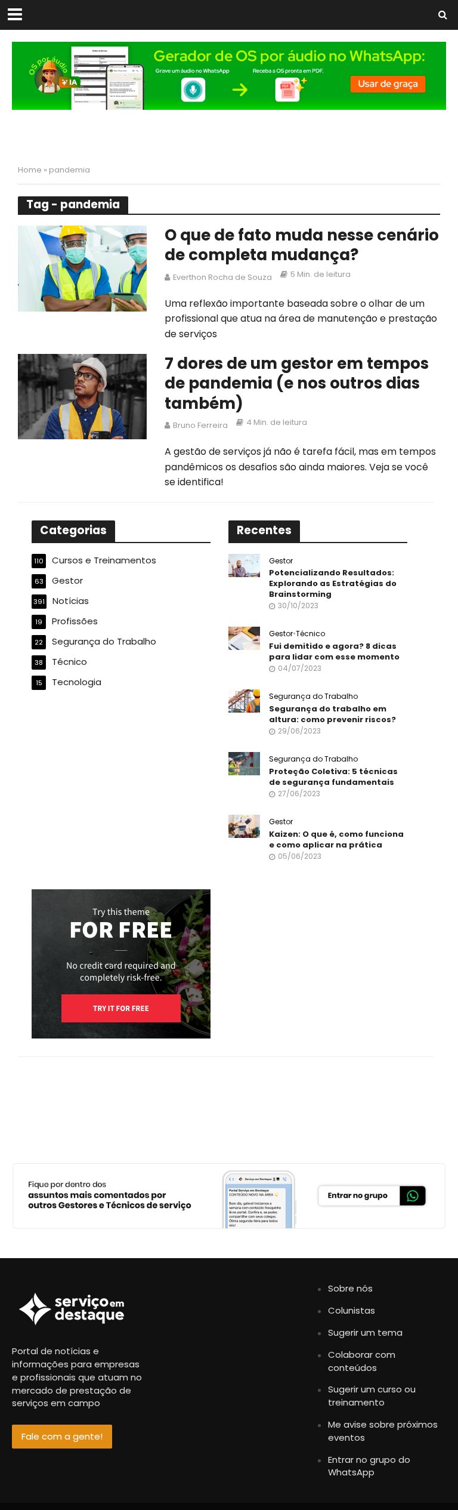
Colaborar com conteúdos (361, 1361)
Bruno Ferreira (200, 425)
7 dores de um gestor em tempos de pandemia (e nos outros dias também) (297, 384)
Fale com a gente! (62, 1436)
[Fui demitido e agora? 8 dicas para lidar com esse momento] (244, 637)
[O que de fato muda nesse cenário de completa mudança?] (82, 268)
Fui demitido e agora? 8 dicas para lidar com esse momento (334, 651)
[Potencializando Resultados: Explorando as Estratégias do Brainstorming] (244, 564)
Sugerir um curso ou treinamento (372, 1396)
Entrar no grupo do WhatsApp (369, 1466)
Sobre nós (350, 1288)
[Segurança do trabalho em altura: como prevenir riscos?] (244, 700)
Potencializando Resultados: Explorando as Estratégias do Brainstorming (333, 583)
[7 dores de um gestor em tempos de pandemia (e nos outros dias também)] (82, 396)
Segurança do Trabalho (313, 696)
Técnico (310, 634)
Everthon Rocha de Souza (222, 277)
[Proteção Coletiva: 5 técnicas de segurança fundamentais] (244, 763)
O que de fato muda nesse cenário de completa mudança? (302, 246)
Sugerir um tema (365, 1332)
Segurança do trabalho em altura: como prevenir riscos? (332, 714)
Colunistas (351, 1310)
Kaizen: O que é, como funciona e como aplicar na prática (336, 839)
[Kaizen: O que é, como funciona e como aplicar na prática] (244, 825)
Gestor (281, 561)
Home (30, 169)
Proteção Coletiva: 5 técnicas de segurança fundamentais (333, 776)
